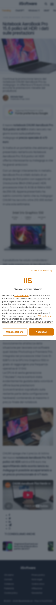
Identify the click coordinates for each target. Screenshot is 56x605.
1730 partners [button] (21, 295)
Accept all (41, 331)
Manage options (14, 331)
